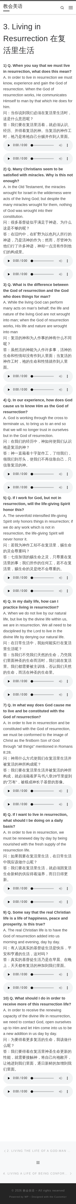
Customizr (60, 1197)
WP (26, 1197)
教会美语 (29, 1190)
